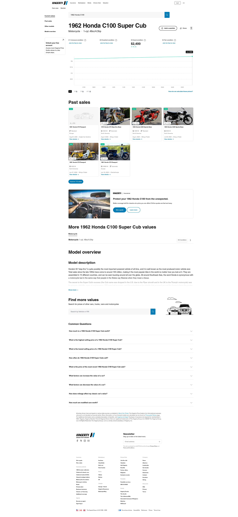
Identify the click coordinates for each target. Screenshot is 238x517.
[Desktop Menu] (184, 3)
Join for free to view (75, 43)
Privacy (145, 489)
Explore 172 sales (76, 181)
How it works (101, 467)
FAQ (144, 486)
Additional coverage (81, 494)
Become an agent (81, 501)
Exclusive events (125, 475)
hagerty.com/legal (122, 417)
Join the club (123, 460)
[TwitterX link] (81, 441)
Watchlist (63, 8)
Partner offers (124, 470)
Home (144, 460)
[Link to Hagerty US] (77, 510)
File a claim (79, 462)
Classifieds (101, 462)
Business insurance (81, 489)
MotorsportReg (102, 491)
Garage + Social (102, 486)
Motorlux (122, 501)
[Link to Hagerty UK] (84, 510)
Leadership (146, 465)
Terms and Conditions (128, 447)
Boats (77, 484)
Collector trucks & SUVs (82, 474)
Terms (144, 491)
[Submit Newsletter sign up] (159, 441)
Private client (79, 486)
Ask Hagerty (123, 465)
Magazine (123, 472)
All (99, 479)
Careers (145, 470)
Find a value (55, 8)
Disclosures (144, 510)
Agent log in (79, 503)
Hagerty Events (124, 491)
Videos (100, 474)
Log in (177, 3)
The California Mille (125, 496)
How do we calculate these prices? (180, 91)
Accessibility (137, 510)
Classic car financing (81, 491)
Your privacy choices (127, 510)
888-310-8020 (124, 484)
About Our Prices (124, 413)
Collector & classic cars (82, 472)
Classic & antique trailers (83, 477)
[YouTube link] (88, 441)
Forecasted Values (150, 415)
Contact (145, 475)
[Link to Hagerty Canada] (81, 510)
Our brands (146, 467)
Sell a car (100, 465)
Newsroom (145, 472)
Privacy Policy (153, 446)
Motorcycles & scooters (82, 479)
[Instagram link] (85, 441)
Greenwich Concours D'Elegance (129, 498)
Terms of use (157, 510)
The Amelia (123, 494)
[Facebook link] (77, 441)
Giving (144, 479)
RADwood (123, 503)
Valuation (122, 462)
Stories (100, 477)
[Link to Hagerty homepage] (85, 435)
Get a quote (119, 210)
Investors (145, 477)
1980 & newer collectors (82, 470)
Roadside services (125, 482)
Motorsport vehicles (81, 482)
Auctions (100, 460)
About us (145, 462)
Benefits (122, 467)
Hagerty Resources (103, 489)
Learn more (133, 210)
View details (73, 139)
